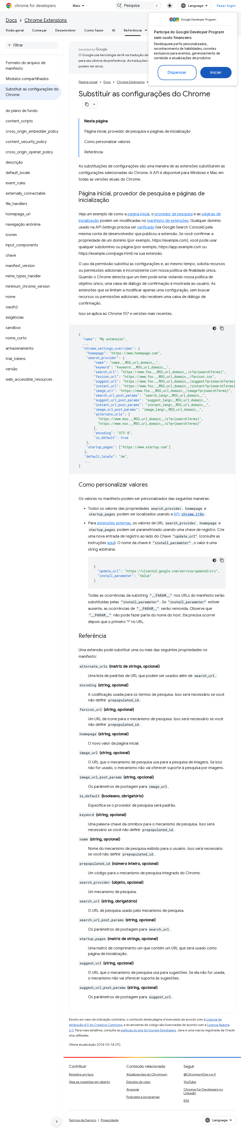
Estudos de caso (138, 1082)
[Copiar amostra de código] (222, 328)
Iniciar (216, 72)
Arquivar (132, 1089)
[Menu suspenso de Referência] (147, 30)
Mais (76, 6)
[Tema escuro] (214, 328)
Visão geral (15, 30)
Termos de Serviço (82, 1120)
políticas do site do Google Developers (148, 1030)
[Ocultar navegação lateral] (56, 1121)
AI (113, 30)
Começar (39, 30)
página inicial (138, 214)
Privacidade (109, 1120)
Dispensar (177, 72)
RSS (186, 1101)
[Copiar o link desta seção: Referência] (111, 636)
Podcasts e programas (143, 1097)
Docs (11, 20)
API (189, 514)
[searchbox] (32, 45)
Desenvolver (65, 30)
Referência (133, 30)
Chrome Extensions (45, 20)
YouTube (190, 1082)
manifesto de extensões (168, 220)
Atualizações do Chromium (146, 1074)
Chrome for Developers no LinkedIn (203, 1091)
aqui (110, 543)
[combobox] (138, 5)
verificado (145, 227)
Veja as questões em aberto (89, 1082)
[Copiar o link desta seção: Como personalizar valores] (152, 485)
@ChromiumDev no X (200, 1074)
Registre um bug (81, 1074)
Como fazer (94, 30)
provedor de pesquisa (174, 214)
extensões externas (114, 523)
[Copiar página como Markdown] (87, 104)
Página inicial (88, 82)
